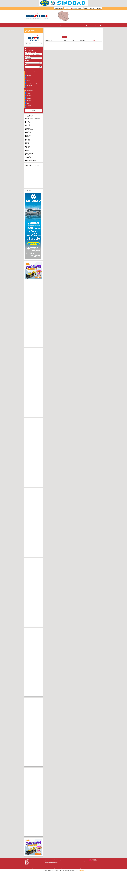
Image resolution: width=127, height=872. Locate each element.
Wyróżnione (29, 68)
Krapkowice (61, 25)
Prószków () (27, 150)
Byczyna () (27, 122)
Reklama (27, 862)
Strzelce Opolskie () (29, 153)
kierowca (28, 80)
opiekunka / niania (30, 82)
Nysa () (27, 142)
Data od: (27, 60)
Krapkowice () (28, 135)
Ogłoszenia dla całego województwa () (32, 118)
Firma (65, 40)
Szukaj (33, 110)
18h (53, 36)
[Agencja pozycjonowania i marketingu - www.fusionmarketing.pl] (92, 859)
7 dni (64, 36)
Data (94, 40)
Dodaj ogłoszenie (59, 8)
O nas (86, 8)
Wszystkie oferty (97, 25)
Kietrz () (27, 131)
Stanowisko (48, 40)
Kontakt (99, 8)
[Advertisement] (83, 16)
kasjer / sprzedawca (30, 78)
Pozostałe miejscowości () (30, 160)
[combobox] (33, 44)
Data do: (27, 64)
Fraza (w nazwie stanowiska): (30, 52)
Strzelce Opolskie (86, 25)
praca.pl (28, 93)
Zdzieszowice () (28, 158)
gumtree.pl (29, 98)
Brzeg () (27, 121)
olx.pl (28, 103)
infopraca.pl (29, 100)
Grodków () (27, 128)
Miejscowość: (28, 56)
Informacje (93, 8)
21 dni (77, 36)
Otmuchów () (27, 146)
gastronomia (29, 75)
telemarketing (29, 85)
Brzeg (33, 25)
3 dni (59, 36)
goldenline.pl (29, 95)
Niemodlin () (27, 140)
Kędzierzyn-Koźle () (29, 129)
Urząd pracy (29, 105)
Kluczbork (52, 25)
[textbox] (33, 44)
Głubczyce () (27, 125)
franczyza (28, 73)
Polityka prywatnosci (29, 864)
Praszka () (27, 149)
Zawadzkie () (28, 157)
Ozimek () (27, 147)
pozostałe (28, 87)
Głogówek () (27, 124)
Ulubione (67, 8)
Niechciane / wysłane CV (77, 8)
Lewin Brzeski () (28, 138)
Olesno (69, 25)
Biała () (26, 119)
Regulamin (27, 863)
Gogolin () (27, 126)
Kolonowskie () (28, 133)
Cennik (26, 861)
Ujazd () (27, 154)
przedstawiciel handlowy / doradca (33, 83)
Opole (27, 25)
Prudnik (76, 25)
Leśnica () (27, 136)
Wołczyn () (27, 156)
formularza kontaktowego (53, 862)
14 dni (70, 36)
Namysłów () (27, 139)
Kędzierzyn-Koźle (43, 25)
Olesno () (27, 143)
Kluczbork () (28, 132)
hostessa (28, 77)
